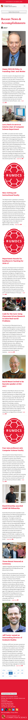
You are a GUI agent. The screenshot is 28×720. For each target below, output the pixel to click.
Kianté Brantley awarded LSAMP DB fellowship (12, 507)
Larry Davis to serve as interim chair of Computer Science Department (13, 126)
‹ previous (9, 670)
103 (3, 673)
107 (18, 673)
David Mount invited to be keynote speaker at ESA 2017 (13, 383)
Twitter (6, 709)
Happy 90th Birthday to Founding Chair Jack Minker (13, 70)
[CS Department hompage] (14, 716)
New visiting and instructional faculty (10, 194)
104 (7, 673)
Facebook (2, 709)
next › (10, 676)
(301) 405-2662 (11, 706)
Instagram (9, 709)
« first (3, 670)
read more (19, 158)
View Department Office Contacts (9, 693)
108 (22, 673)
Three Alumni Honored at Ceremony (12, 562)
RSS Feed (17, 709)
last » (15, 676)
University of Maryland (14, 1)
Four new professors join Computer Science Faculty (13, 449)
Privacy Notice (14, 712)
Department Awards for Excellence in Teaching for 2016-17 (12, 260)
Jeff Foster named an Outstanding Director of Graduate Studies (12, 637)
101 (18, 670)
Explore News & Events (14, 12)
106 (14, 673)
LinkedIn (13, 709)
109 (3, 676)
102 (22, 670)
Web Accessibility (5, 712)
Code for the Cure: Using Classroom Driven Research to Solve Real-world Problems (13, 317)
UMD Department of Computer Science (11, 6)
